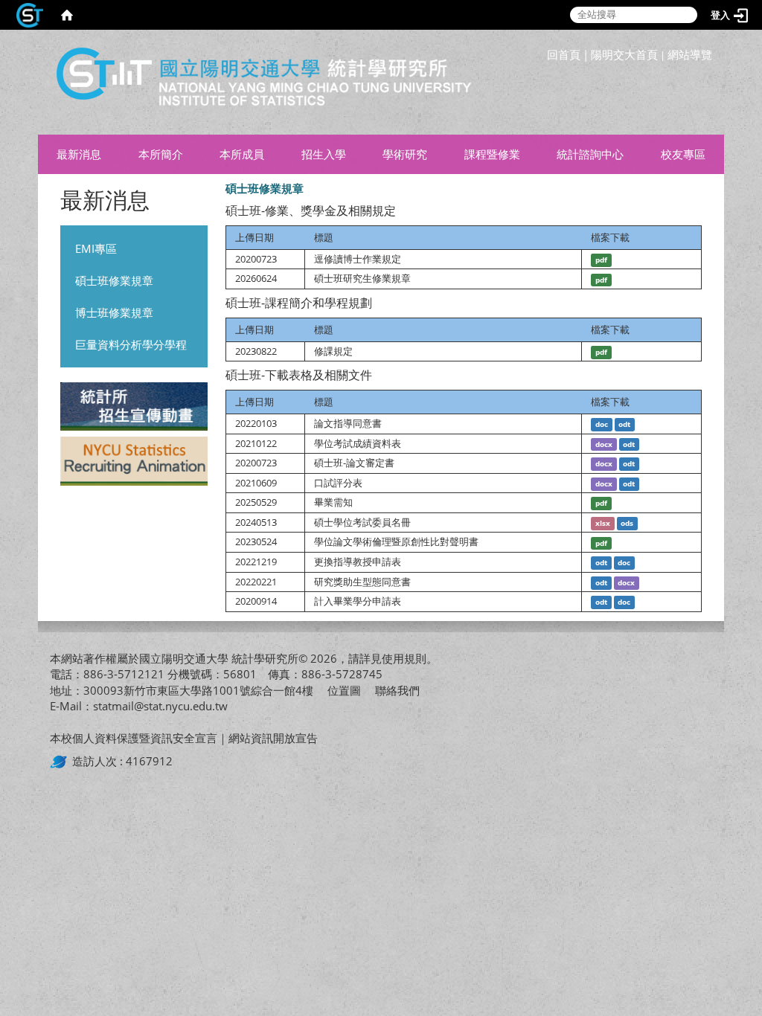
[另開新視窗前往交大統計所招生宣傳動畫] (133, 408)
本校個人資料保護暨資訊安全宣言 (133, 737)
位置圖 (344, 690)
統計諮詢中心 (590, 154)
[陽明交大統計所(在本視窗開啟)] (258, 82)
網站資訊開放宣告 (273, 737)
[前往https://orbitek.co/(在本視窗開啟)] (61, 760)
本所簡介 (160, 154)
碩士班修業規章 (114, 280)
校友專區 (683, 154)
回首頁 (563, 54)
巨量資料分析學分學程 (131, 344)
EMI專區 (96, 248)
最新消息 (79, 154)
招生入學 (323, 154)
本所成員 (242, 154)
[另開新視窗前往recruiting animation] (133, 463)
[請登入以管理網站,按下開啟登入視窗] (29, 15)
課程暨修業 (492, 154)
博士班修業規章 (114, 312)
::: (708, 40)
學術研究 (404, 154)
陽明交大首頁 (624, 54)
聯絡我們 (397, 690)
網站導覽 (689, 54)
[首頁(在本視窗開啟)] (67, 15)
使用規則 (404, 658)
